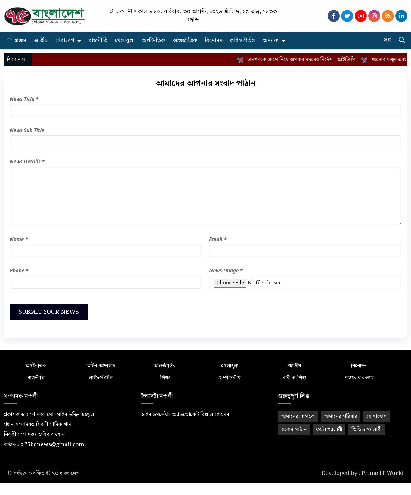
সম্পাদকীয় (229, 377)
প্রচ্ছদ (20, 40)
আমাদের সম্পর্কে (298, 416)
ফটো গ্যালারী (329, 429)
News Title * (24, 98)
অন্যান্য (271, 40)
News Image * (226, 270)
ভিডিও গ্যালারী (366, 429)
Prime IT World (383, 473)
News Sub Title (27, 130)
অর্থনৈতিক (153, 40)
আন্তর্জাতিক (185, 40)
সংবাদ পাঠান (294, 429)
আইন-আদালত (100, 365)
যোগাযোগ (376, 416)
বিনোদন (214, 40)
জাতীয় (41, 40)
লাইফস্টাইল (242, 40)
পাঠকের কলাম (359, 377)
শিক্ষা (165, 377)
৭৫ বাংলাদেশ (66, 473)
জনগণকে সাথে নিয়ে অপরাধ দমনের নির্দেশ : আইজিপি (297, 59)
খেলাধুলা (124, 40)
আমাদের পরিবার (340, 416)
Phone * (19, 270)
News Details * (27, 161)
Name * (19, 239)
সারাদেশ (64, 40)
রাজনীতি (97, 40)
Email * (217, 239)
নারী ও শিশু (294, 377)
